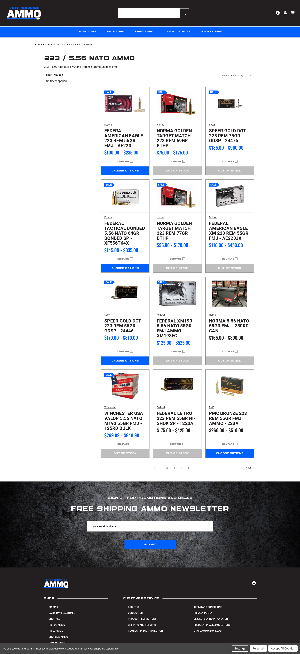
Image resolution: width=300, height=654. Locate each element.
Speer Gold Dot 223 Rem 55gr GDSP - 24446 (122, 326)
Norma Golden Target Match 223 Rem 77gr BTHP (174, 231)
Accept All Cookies (283, 648)
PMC (211, 407)
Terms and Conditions (208, 607)
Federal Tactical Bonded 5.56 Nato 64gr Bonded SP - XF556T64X (124, 233)
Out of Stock (177, 171)
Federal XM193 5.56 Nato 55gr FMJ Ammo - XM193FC (174, 328)
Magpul (54, 607)
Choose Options (125, 171)
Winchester (110, 407)
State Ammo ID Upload (208, 630)
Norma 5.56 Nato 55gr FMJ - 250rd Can (229, 326)
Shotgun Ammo (178, 32)
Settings (240, 648)
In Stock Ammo (212, 32)
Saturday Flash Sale (62, 613)
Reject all (258, 648)
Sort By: (225, 75)
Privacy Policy (203, 613)
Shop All (54, 618)
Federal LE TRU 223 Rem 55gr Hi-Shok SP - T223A (176, 418)
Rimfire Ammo (145, 32)
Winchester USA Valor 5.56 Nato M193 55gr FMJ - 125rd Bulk (123, 421)
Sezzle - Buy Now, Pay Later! (211, 618)
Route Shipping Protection (145, 630)
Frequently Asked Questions (212, 624)
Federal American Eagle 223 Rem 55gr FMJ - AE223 (123, 138)
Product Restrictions (142, 618)
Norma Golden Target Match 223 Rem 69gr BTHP (174, 138)
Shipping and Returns (142, 624)
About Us (133, 607)
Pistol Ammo (86, 32)
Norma (160, 124)
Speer (212, 124)
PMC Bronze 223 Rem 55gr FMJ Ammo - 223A (228, 418)
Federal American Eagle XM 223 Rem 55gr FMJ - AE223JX (228, 231)
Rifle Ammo (115, 32)
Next (248, 468)
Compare (123, 161)
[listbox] (242, 75)
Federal (108, 124)
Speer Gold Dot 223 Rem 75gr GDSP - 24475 (227, 135)
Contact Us (135, 613)
